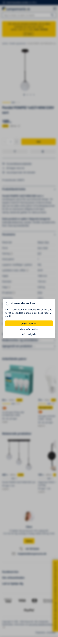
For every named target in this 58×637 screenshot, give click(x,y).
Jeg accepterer (29, 323)
